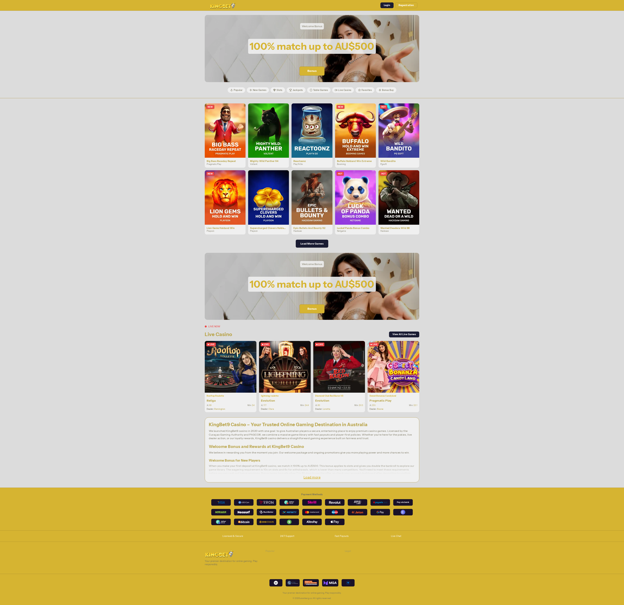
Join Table (232, 366)
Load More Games (312, 243)
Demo (227, 134)
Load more (312, 477)
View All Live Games (404, 334)
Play (227, 126)
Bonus (312, 71)
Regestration (406, 5)
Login (387, 5)
